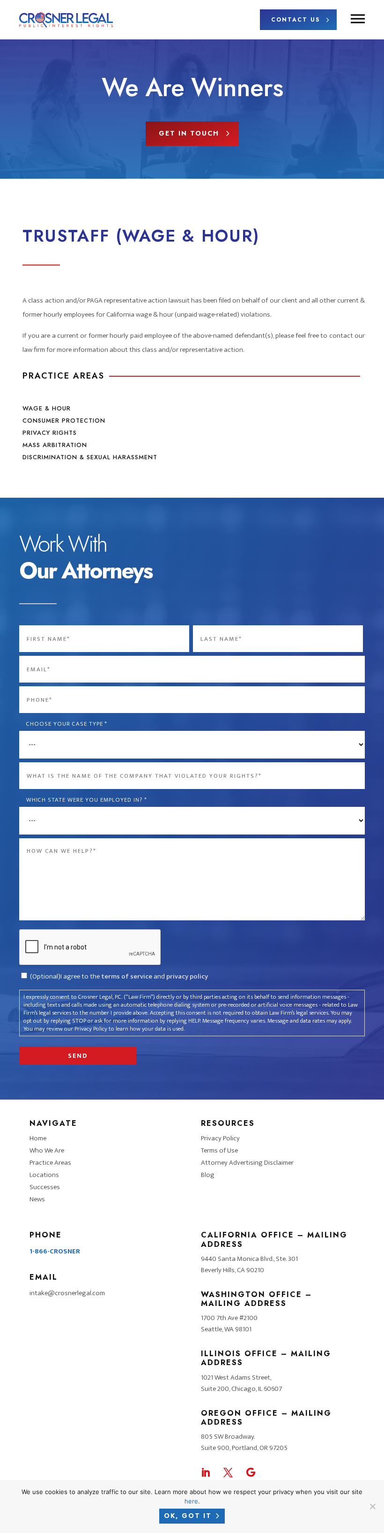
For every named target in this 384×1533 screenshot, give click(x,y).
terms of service (126, 976)
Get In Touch (189, 133)
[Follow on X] (228, 1472)
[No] (372, 1506)
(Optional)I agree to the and (119, 976)
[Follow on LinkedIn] (205, 1472)
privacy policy (187, 976)
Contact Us (295, 19)
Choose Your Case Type (66, 724)
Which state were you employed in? (86, 800)
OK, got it (188, 1515)
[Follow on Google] (250, 1472)
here (191, 1501)
